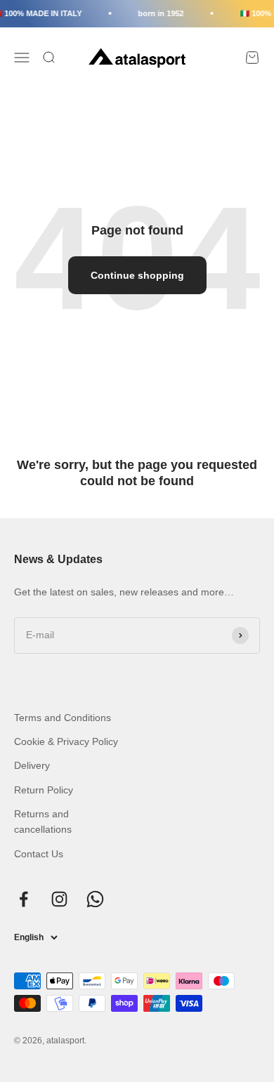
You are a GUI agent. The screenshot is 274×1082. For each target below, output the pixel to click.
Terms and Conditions (62, 717)
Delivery (32, 765)
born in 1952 (159, 13)
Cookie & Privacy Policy (66, 741)
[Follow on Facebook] (23, 899)
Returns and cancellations (43, 821)
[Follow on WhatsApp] (95, 899)
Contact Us (38, 853)
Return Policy (43, 790)
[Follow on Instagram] (59, 899)
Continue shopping (137, 275)
